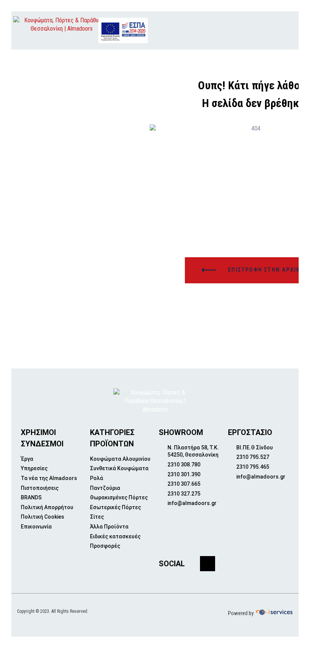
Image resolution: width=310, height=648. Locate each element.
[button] (275, 30)
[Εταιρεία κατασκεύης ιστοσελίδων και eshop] (273, 613)
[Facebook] (207, 563)
